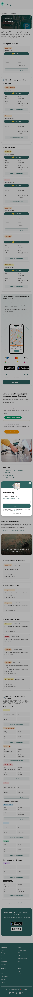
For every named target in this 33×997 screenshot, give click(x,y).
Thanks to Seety (17, 513)
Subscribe (16, 506)
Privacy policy (16, 510)
